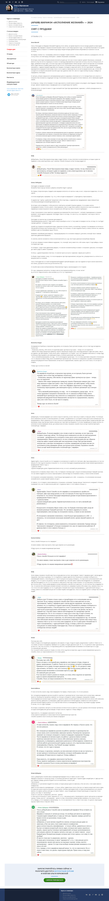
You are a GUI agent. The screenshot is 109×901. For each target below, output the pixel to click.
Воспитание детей (14, 45)
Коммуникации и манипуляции (17, 39)
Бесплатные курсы (13, 73)
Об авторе (10, 63)
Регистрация (90, 2)
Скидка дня (11, 49)
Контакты (10, 77)
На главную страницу (36, 17)
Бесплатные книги (13, 68)
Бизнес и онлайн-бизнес (15, 25)
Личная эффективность (15, 23)
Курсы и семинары (13, 19)
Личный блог (11, 59)
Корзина (101, 2)
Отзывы (10, 54)
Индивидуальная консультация (13, 83)
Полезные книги (13, 41)
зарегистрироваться (54, 880)
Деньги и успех (13, 21)
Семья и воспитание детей (16, 27)
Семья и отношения (14, 43)
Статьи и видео (12, 31)
